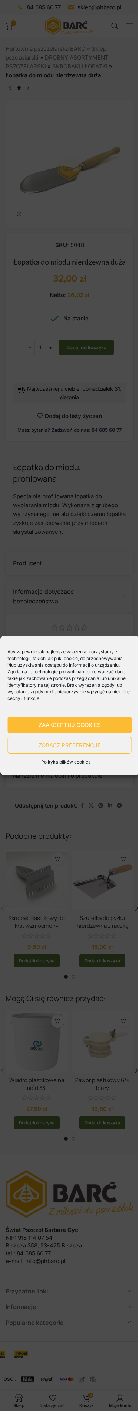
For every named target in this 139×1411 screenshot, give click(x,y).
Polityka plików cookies (65, 762)
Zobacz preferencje (70, 745)
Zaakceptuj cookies (70, 724)
